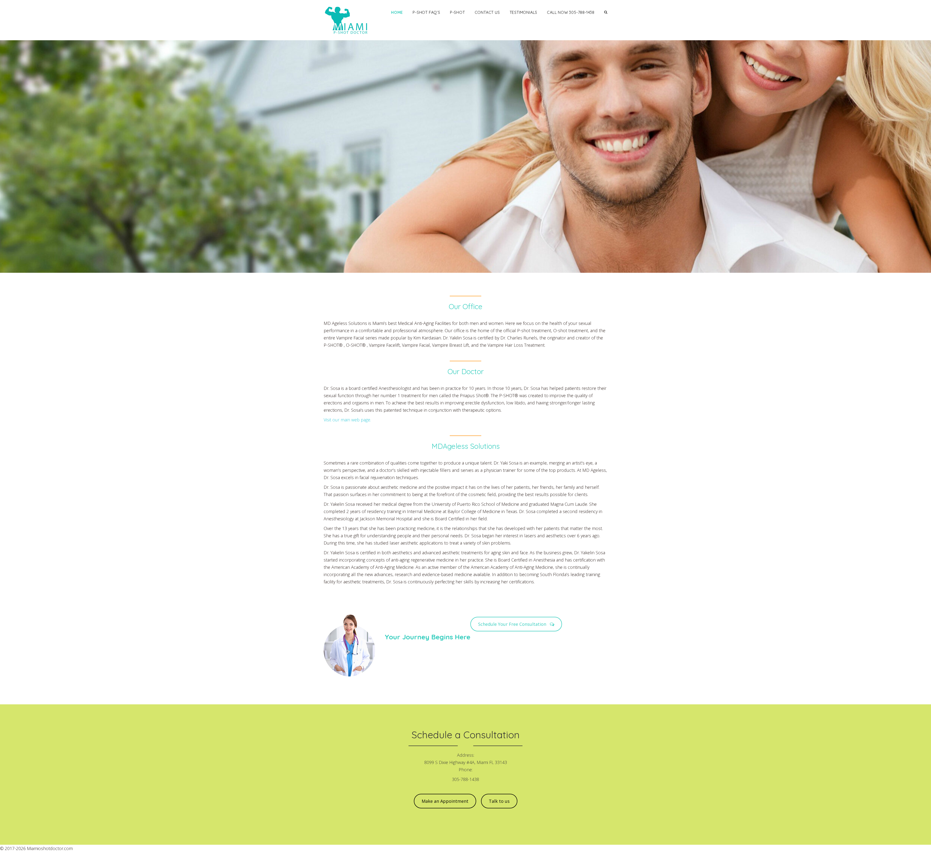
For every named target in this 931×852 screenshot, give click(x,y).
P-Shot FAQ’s (426, 12)
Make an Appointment (445, 801)
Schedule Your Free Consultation (512, 624)
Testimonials (524, 12)
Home (397, 12)
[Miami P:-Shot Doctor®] (348, 20)
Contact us (487, 12)
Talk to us (499, 801)
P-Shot (457, 12)
